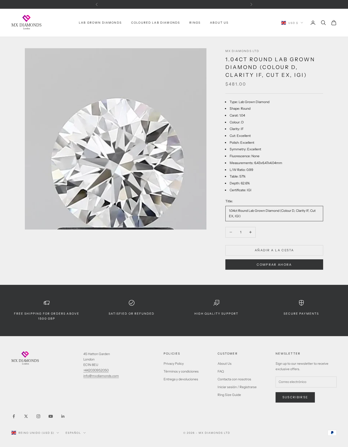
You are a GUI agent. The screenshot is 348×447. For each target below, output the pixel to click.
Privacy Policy (174, 363)
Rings (195, 22)
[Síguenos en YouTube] (50, 416)
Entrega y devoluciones (181, 379)
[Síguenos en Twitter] (26, 416)
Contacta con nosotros (234, 379)
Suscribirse (295, 397)
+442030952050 (96, 370)
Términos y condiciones (181, 371)
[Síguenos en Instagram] (38, 416)
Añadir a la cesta (274, 250)
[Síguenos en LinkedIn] (63, 416)
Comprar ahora (274, 264)
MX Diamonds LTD (242, 51)
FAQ (221, 371)
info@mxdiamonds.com (101, 376)
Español (73, 432)
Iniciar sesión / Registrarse (237, 387)
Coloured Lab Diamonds (155, 22)
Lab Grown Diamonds (100, 22)
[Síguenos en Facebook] (13, 416)
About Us (219, 22)
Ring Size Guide (229, 395)
